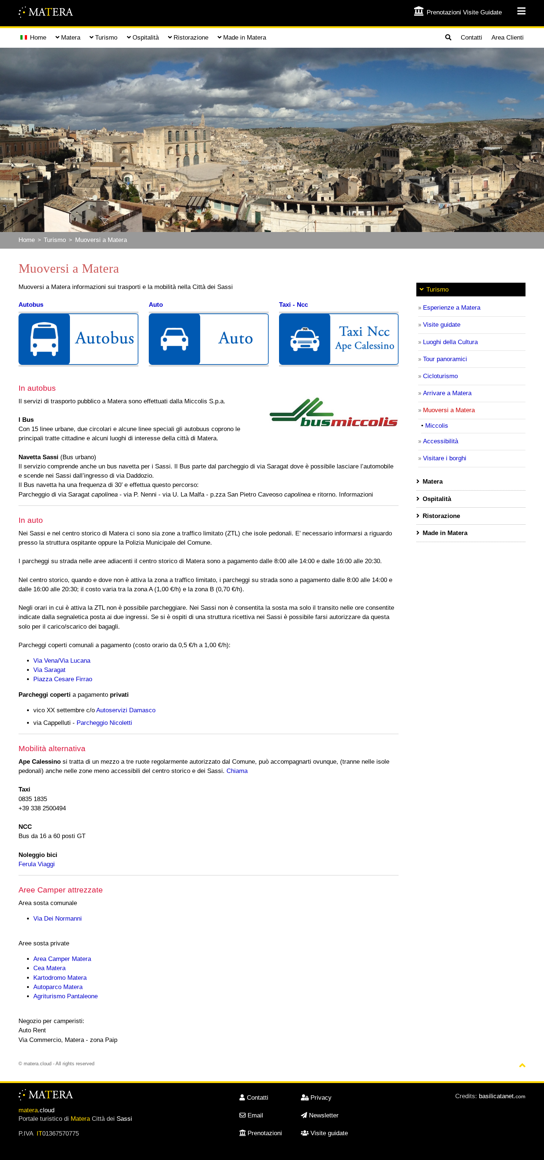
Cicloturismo (440, 376)
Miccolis (436, 425)
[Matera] (46, 13)
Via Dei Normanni (57, 918)
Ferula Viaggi (37, 864)
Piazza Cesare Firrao (62, 679)
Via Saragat (49, 669)
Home (38, 37)
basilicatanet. (502, 1096)
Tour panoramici (445, 359)
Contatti (471, 37)
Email (255, 1115)
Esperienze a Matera (451, 307)
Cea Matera (49, 968)
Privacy (321, 1097)
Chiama (237, 770)
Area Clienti (507, 37)
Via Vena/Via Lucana (61, 660)
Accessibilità (440, 441)
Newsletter (324, 1115)
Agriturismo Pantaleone (65, 996)
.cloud (36, 1110)
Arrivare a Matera (447, 393)
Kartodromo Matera (60, 977)
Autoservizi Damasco (125, 710)
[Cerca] (448, 38)
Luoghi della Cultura (450, 342)
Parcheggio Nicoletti (104, 722)
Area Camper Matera (62, 958)
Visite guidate (441, 324)
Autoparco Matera (58, 987)
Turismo (55, 239)
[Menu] (516, 11)
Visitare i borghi (444, 458)
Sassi (124, 1118)
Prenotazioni (265, 1133)
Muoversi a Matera (101, 239)
